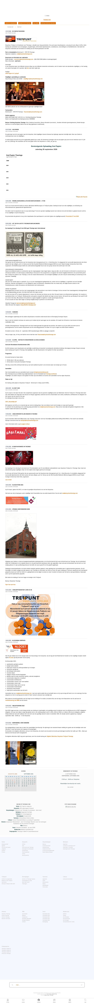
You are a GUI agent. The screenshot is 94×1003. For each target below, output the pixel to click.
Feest (44, 911)
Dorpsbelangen (47, 842)
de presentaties (66, 918)
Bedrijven (65, 842)
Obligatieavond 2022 (18, 705)
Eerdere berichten (46, 849)
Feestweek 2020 (46, 915)
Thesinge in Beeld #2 (6, 950)
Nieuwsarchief (5, 844)
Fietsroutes (45, 887)
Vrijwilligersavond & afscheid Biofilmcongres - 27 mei (28, 201)
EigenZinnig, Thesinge (48, 995)
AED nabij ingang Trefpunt (27, 808)
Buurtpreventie (25, 855)
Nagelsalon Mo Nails (26, 812)
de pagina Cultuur (25, 424)
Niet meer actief (25, 882)
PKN (23, 911)
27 (34, 784)
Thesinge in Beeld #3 (6, 948)
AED (23, 845)
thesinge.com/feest (51, 374)
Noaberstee (66, 911)
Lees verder (8, 480)
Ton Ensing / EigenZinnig (52, 994)
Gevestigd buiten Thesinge (69, 849)
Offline (23, 844)
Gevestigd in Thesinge (68, 847)
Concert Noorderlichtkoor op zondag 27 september (26, 820)
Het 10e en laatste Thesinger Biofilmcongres (26, 223)
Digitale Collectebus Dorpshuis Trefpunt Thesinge (60, 736)
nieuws (64, 915)
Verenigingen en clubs (27, 880)
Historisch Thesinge (6, 953)
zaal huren (18, 61)
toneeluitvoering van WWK (12, 700)
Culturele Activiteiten (67, 879)
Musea (44, 883)
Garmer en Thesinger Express (28, 879)
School (23, 853)
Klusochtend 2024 (17, 485)
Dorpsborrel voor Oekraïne (20, 723)
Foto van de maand (6, 847)
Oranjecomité (27, 816)
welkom (64, 913)
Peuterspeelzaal (25, 852)
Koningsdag (45, 921)
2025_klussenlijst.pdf (11, 401)
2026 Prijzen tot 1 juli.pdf (12, 73)
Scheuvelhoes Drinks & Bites (26, 818)
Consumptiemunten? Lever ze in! (22, 590)
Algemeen (65, 844)
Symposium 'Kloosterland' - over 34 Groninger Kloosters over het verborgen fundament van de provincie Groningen (26, 822)
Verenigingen (25, 877)
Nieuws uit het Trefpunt (25, 23)
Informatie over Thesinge (27, 847)
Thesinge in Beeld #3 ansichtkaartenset (27, 831)
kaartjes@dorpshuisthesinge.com (29, 420)
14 (14, 782)
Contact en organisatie (10, 23)
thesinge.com (10, 27)
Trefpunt (19, 27)
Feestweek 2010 (46, 918)
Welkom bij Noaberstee (27, 829)
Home (3, 842)
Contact (3, 850)
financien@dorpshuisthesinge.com (33, 112)
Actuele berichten (46, 845)
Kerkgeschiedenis (26, 920)
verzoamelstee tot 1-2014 (68, 921)
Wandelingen (45, 885)
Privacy (3, 852)
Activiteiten (24, 913)
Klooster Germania (6, 918)
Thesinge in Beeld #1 (6, 951)
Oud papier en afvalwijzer (28, 849)
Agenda (3, 845)
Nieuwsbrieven (46, 847)
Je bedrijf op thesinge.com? (69, 845)
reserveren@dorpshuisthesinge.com (23, 59)
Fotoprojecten (5, 946)
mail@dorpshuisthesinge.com (24, 54)
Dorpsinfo (24, 842)
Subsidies (15, 312)
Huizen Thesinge (5, 915)
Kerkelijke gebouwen (26, 918)
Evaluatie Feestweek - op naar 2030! (25, 827)
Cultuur (65, 877)
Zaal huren (35, 23)
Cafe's (44, 880)
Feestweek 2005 (46, 920)
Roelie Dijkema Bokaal (48, 852)
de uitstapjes (66, 920)
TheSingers (24, 883)
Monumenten (45, 882)
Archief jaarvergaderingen (48, 850)
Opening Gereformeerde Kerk (21, 509)
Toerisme (45, 877)
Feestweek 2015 (46, 917)
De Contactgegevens (18, 31)
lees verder (70, 787)
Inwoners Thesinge (6, 913)
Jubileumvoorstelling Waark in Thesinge (24, 414)
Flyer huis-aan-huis (10, 584)
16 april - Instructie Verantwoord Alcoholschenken (28, 340)
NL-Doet (11, 657)
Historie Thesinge (5, 917)
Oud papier (15, 129)
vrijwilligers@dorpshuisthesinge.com (33, 79)
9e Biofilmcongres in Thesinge (21, 446)
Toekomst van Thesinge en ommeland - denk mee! (28, 810)
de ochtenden (66, 917)
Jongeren (4, 849)
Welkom (25, 825)
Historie (4, 911)
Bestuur (44, 844)
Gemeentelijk (25, 850)
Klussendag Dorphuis (18, 640)
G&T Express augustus (26, 806)
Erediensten (24, 917)
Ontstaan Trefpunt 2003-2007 (48, 23)
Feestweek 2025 (46, 913)
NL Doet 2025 (16, 388)
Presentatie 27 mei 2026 (72, 216)
